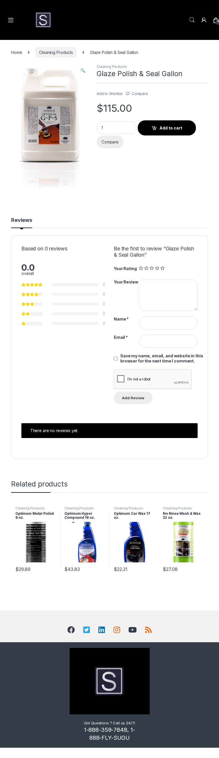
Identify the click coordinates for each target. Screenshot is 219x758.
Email (121, 337)
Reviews (21, 220)
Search (192, 20)
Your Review (126, 281)
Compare (140, 93)
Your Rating (125, 268)
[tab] (21, 223)
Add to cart (170, 127)
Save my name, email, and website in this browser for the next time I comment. (161, 358)
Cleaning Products (56, 52)
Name (121, 319)
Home (16, 52)
